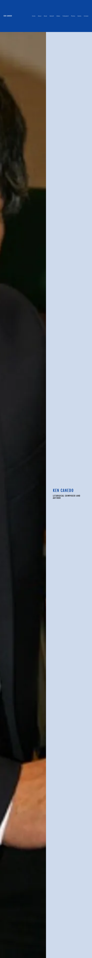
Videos (58, 16)
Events (79, 16)
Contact (86, 16)
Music (45, 16)
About (39, 16)
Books (51, 16)
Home (33, 16)
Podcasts (65, 16)
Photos (73, 16)
